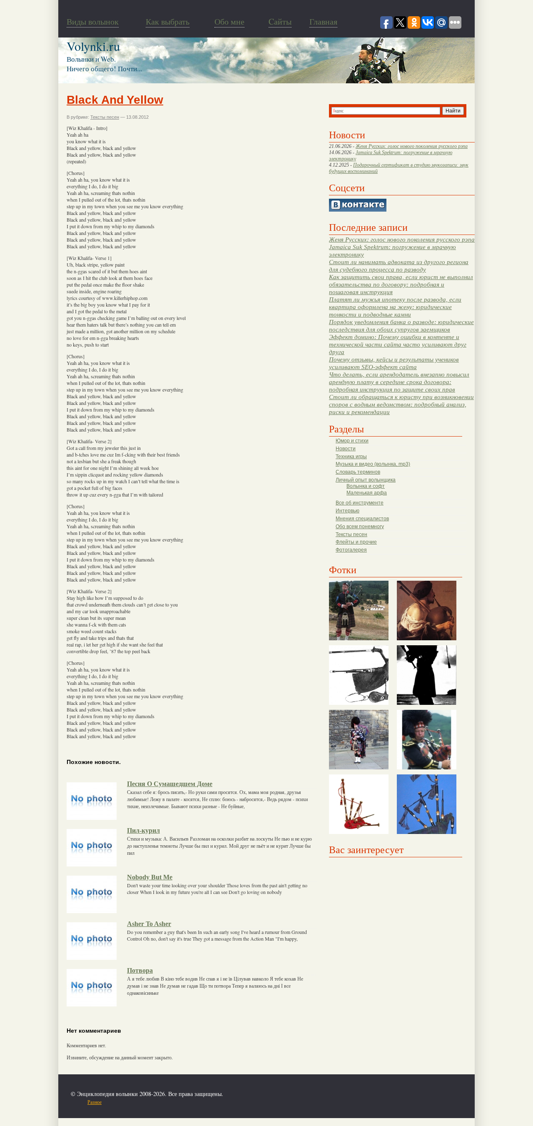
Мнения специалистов (362, 519)
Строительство (163, 1102)
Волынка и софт (365, 486)
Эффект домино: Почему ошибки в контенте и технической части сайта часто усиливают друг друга (397, 344)
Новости (346, 449)
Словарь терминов (358, 472)
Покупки (136, 1102)
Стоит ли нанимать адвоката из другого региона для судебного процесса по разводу (398, 265)
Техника (205, 1102)
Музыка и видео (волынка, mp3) (373, 464)
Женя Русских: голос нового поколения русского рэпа (412, 146)
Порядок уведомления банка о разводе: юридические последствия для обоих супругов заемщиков (401, 325)
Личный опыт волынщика (366, 480)
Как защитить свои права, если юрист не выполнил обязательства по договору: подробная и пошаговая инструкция (401, 284)
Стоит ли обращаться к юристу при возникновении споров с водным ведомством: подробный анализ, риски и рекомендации (401, 404)
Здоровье (115, 1102)
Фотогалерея (351, 550)
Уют (237, 1102)
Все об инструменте (360, 503)
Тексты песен (351, 534)
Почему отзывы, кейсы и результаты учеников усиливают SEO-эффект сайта (394, 363)
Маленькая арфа (366, 493)
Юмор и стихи (352, 441)
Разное (94, 1102)
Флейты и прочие (356, 542)
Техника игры (351, 456)
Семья (187, 1102)
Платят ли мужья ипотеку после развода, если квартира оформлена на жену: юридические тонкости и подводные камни (395, 307)
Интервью (347, 511)
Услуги (223, 1102)
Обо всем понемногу (360, 526)
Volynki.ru (93, 45)
